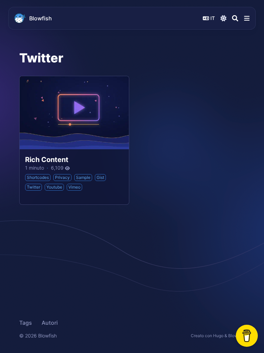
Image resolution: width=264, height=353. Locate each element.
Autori (50, 322)
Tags (25, 322)
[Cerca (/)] (235, 18)
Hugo (218, 335)
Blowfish (40, 18)
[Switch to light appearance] (223, 18)
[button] (247, 18)
